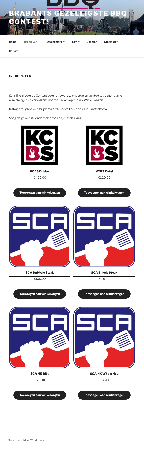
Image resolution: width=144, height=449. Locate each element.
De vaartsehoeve (96, 109)
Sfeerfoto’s (111, 41)
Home (12, 41)
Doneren (92, 41)
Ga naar (14, 51)
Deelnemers (54, 41)
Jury (74, 41)
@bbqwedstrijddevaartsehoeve (46, 109)
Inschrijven (30, 41)
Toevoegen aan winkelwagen (40, 192)
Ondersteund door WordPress (26, 440)
